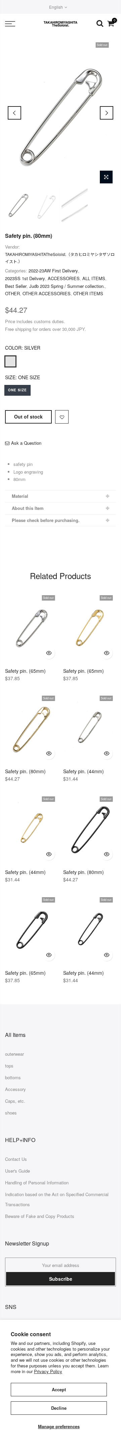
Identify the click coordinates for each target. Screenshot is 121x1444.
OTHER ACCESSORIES (47, 293)
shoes (11, 1112)
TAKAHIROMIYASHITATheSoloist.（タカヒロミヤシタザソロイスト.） (60, 257)
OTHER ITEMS (88, 293)
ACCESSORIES (64, 278)
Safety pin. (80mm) (28, 235)
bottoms (13, 1077)
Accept (59, 1389)
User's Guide (17, 1171)
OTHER (12, 293)
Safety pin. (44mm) (83, 771)
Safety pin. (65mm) (25, 670)
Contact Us (16, 1159)
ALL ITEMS (93, 278)
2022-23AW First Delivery (53, 270)
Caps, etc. (15, 1101)
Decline (59, 1408)
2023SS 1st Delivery (25, 278)
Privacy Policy (48, 1371)
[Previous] (14, 113)
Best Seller (16, 286)
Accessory (15, 1089)
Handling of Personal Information (37, 1182)
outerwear (14, 1054)
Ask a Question (26, 443)
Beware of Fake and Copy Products (39, 1216)
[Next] (106, 113)
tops (9, 1065)
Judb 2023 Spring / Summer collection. (67, 286)
